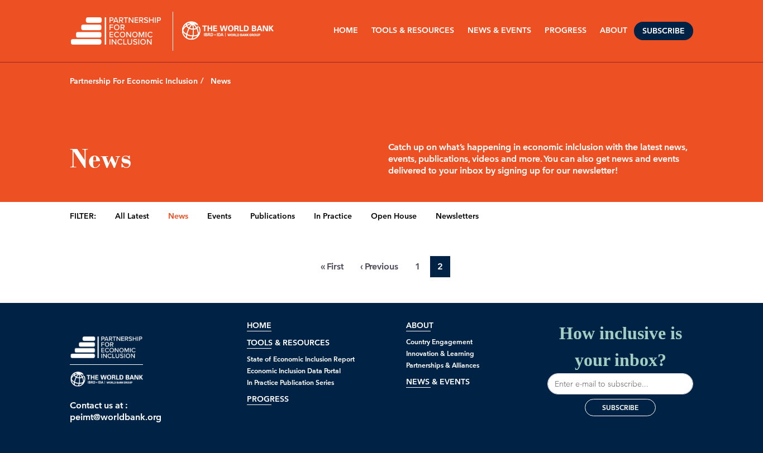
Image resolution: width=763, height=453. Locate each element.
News (178, 216)
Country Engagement (439, 342)
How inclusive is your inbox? (620, 346)
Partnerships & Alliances (442, 365)
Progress (268, 399)
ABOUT (613, 30)
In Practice (333, 216)
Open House (394, 216)
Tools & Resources (412, 30)
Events (219, 216)
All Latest (132, 216)
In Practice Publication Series (290, 382)
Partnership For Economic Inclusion (134, 81)
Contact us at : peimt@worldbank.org (106, 411)
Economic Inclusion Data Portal (294, 371)
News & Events (438, 382)
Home (345, 30)
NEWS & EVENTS (499, 30)
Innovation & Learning (440, 353)
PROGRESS (565, 30)
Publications (272, 216)
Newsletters (457, 216)
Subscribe (663, 31)
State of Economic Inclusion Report (301, 359)
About (419, 325)
